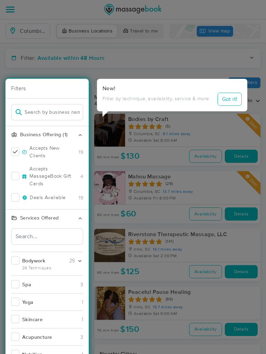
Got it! (230, 99)
